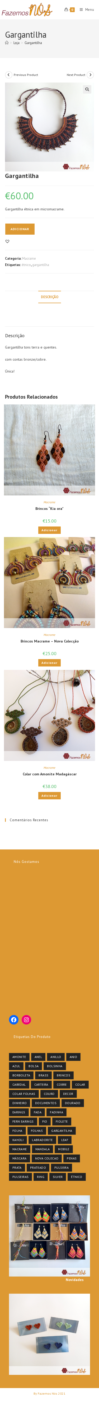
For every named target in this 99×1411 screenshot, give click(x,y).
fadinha (56, 1112)
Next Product (76, 75)
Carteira (41, 1084)
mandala (42, 1149)
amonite (19, 1057)
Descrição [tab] (49, 297)
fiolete (62, 1121)
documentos (45, 1103)
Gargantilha (33, 43)
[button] (87, 89)
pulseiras (20, 1177)
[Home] (6, 43)
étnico (26, 265)
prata (17, 1168)
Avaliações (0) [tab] (50, 320)
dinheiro (19, 1103)
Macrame (29, 258)
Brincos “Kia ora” (49, 508)
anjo (73, 1057)
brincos (63, 1075)
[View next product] (90, 75)
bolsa (34, 1066)
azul (16, 1066)
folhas (37, 1131)
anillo (55, 1057)
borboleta (21, 1075)
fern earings (23, 1121)
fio (44, 1121)
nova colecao (47, 1158)
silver (58, 1177)
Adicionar (20, 229)
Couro (49, 1094)
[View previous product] (8, 75)
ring (40, 1177)
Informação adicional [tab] (50, 309)
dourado (73, 1103)
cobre (62, 1084)
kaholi (17, 1140)
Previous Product (26, 75)
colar (80, 1084)
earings (18, 1112)
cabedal (19, 1084)
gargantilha (40, 265)
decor (68, 1094)
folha (17, 1131)
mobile (63, 1149)
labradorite (42, 1140)
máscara (19, 1158)
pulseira (61, 1168)
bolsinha (54, 1066)
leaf (64, 1140)
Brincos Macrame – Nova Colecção (50, 641)
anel (38, 1057)
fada (38, 1112)
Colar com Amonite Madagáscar (50, 774)
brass (43, 1075)
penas (72, 1158)
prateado (38, 1168)
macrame (19, 1149)
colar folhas (23, 1094)
